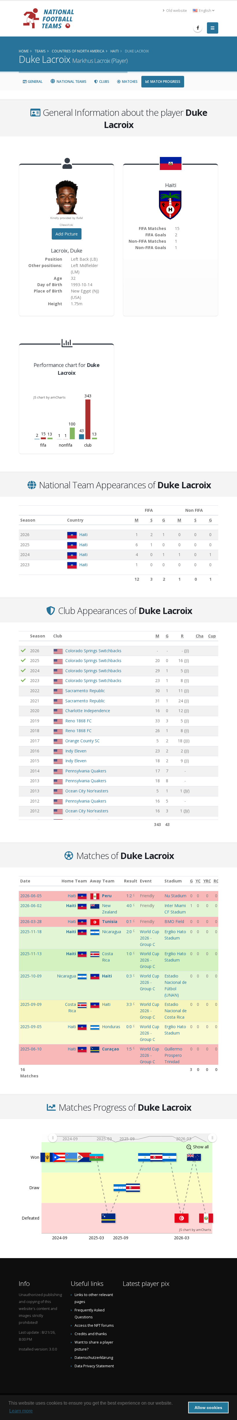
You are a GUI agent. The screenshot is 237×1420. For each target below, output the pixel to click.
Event (146, 881)
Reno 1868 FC (78, 720)
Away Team (102, 881)
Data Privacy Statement (94, 1366)
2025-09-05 (31, 1026)
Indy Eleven (75, 751)
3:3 (129, 1004)
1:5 (129, 1049)
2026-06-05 (31, 895)
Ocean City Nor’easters (86, 791)
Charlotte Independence (87, 710)
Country (75, 520)
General (34, 81)
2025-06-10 (31, 1049)
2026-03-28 (31, 921)
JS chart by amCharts (49, 397)
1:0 (129, 953)
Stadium (173, 881)
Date (25, 881)
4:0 (129, 905)
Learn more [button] (21, 1410)
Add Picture (66, 234)
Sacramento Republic (85, 690)
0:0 (129, 1026)
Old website (176, 10)
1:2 (129, 895)
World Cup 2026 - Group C (149, 938)
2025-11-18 (31, 931)
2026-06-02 (31, 905)
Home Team (74, 881)
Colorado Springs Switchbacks (93, 650)
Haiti (83, 534)
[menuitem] (132, 1138)
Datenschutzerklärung (94, 1357)
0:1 (129, 921)
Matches (129, 81)
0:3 (129, 976)
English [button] (205, 10)
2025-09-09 (31, 1004)
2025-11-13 (31, 953)
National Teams (71, 81)
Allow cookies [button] (208, 1407)
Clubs (103, 81)
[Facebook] (197, 27)
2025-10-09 (31, 976)
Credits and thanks (91, 1333)
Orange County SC (82, 740)
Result (130, 881)
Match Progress (164, 81)
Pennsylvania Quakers (85, 771)
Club (57, 636)
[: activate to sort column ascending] (24, 636)
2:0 (129, 931)
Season (27, 520)
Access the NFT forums (94, 1325)
